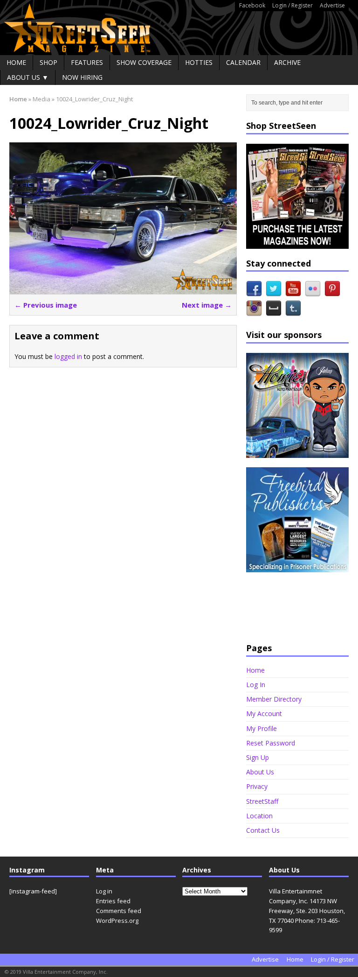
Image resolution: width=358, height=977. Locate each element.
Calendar (243, 62)
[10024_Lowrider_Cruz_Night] (123, 288)
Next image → (207, 304)
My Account (264, 713)
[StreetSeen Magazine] (179, 27)
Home (16, 62)
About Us (260, 771)
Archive (287, 62)
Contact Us (263, 830)
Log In (255, 684)
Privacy (257, 786)
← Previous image (45, 304)
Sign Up (257, 757)
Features (87, 62)
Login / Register (292, 5)
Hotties (199, 62)
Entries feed (113, 901)
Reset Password (270, 742)
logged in (68, 356)
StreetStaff (262, 801)
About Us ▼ (27, 77)
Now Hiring (82, 77)
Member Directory (274, 699)
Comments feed (118, 911)
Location (259, 815)
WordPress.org (117, 920)
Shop (48, 62)
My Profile (261, 728)
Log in (104, 891)
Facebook (252, 5)
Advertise (332, 5)
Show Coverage (144, 62)
